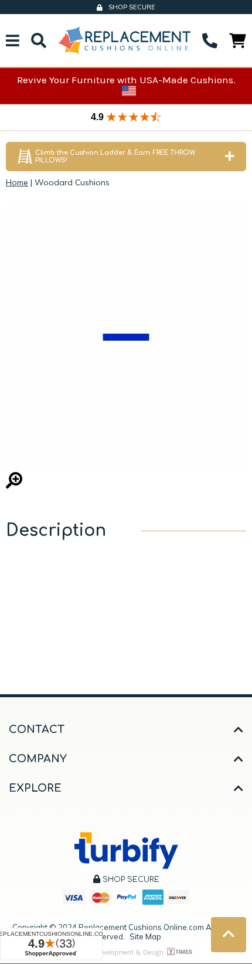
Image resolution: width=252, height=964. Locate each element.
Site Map (145, 936)
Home (17, 182)
